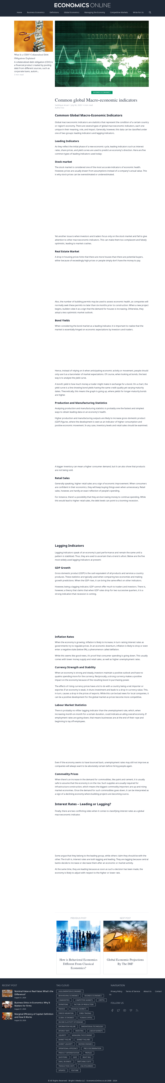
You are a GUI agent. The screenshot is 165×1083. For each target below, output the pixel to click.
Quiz (75, 1057)
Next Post (125, 918)
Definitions (54, 12)
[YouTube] (125, 1010)
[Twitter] (118, 1010)
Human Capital (86, 1018)
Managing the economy (82, 1035)
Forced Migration (66, 1013)
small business (65, 1062)
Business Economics (35, 12)
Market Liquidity (66, 1044)
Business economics (101, 92)
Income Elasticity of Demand (71, 1022)
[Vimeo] (131, 1010)
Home (19, 12)
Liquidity (62, 1035)
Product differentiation (69, 1053)
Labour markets (96, 1031)
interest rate (64, 1031)
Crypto (101, 1000)
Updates (62, 1070)
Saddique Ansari (62, 105)
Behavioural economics (69, 996)
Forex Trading (85, 1013)
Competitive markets (84, 1000)
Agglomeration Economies (70, 991)
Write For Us (138, 12)
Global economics (66, 1018)
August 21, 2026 (20, 998)
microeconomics (85, 1044)
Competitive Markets (119, 12)
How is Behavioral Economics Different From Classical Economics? (78, 964)
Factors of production (83, 1004)
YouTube (74, 1070)
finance (62, 1009)
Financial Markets (78, 1009)
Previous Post (78, 918)
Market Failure (65, 1040)
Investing (79, 1031)
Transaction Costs (67, 1066)
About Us (147, 991)
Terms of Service (133, 991)
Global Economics (71, 12)
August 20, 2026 (20, 1020)
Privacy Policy (116, 991)
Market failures (83, 1040)
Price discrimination (92, 1048)
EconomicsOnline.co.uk (97, 1080)
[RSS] (137, 1010)
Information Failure (67, 1026)
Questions (63, 1057)
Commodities (64, 1000)
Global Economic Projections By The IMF (125, 962)
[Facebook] (112, 1010)
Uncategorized (86, 1066)
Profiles (88, 1053)
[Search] (150, 12)
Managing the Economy (94, 12)
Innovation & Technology (92, 1026)
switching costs (84, 1062)
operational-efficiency (68, 1048)
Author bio (59, 107)
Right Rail (87, 1057)
